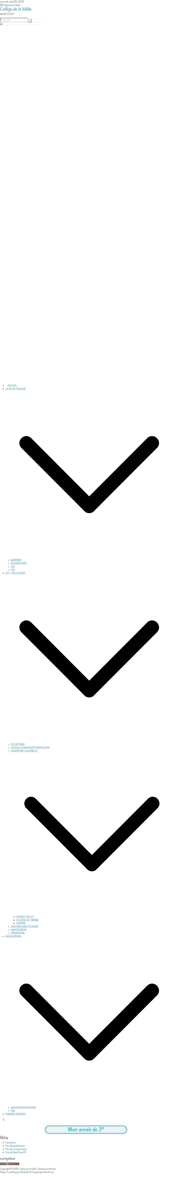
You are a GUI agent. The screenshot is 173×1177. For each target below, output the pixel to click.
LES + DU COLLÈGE (15, 573)
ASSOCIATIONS (13, 936)
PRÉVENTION (17, 933)
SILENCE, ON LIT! (24, 917)
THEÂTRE (21, 923)
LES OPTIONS (18, 744)
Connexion (10, 1142)
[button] (89, 474)
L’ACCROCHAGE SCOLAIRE (24, 926)
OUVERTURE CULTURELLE (24, 751)
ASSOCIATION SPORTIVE (23, 1107)
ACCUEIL (12, 385)
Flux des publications (15, 1145)
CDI (13, 566)
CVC (13, 570)
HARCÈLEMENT (19, 930)
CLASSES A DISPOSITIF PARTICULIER (30, 747)
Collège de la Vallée (15, 9)
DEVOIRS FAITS (19, 563)
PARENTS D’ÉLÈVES (15, 1114)
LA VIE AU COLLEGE (15, 389)
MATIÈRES (16, 560)
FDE (13, 1111)
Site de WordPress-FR (15, 1152)
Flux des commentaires (16, 1149)
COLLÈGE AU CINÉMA (27, 920)
